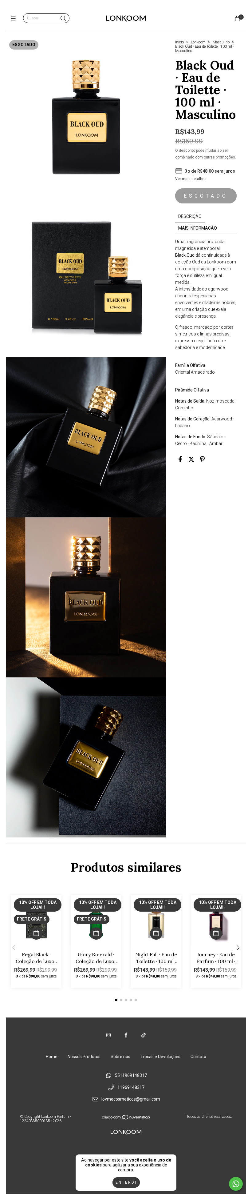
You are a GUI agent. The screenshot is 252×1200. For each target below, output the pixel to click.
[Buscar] (63, 18)
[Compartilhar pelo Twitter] (191, 459)
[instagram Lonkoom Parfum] (108, 1035)
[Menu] (14, 18)
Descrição (190, 216)
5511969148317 (131, 1075)
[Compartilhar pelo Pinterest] (202, 459)
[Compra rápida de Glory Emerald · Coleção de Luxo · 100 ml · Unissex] (96, 933)
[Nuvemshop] (126, 1119)
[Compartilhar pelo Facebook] (180, 459)
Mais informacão (197, 228)
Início (179, 42)
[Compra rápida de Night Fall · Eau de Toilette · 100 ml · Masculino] (156, 933)
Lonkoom (198, 42)
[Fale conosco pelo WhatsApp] (236, 1184)
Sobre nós (120, 1056)
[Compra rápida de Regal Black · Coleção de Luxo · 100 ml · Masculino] (36, 933)
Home (51, 1056)
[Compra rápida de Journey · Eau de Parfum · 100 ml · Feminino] (216, 933)
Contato (198, 1056)
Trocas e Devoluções (160, 1056)
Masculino (221, 42)
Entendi (126, 1182)
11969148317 (130, 1087)
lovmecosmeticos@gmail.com (130, 1099)
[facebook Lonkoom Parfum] (126, 1035)
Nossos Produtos (84, 1056)
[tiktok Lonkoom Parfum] (143, 1035)
